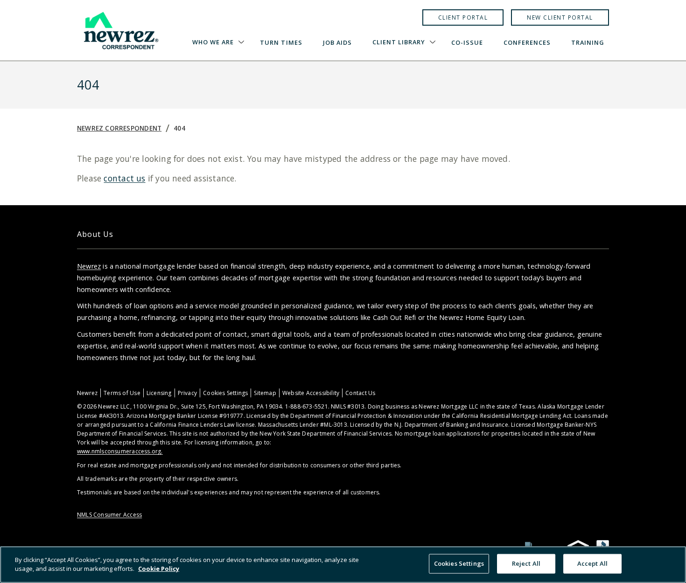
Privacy (187, 393)
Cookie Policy (158, 568)
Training (587, 42)
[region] (343, 564)
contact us (124, 178)
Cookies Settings (225, 393)
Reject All (526, 563)
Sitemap (265, 393)
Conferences (527, 42)
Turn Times (281, 42)
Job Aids (337, 42)
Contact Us (360, 393)
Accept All (592, 563)
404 (179, 128)
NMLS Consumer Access (109, 515)
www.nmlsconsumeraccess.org (119, 451)
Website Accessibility (310, 393)
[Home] (120, 30)
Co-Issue (467, 42)
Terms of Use (122, 393)
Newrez (89, 266)
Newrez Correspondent (119, 128)
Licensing (159, 393)
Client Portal (463, 17)
